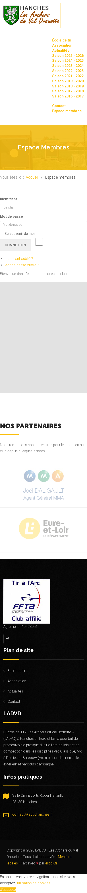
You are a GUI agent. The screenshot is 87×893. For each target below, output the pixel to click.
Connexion (15, 245)
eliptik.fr (51, 863)
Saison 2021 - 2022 (68, 76)
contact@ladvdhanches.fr (32, 814)
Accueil (32, 177)
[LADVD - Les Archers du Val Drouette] (31, 16)
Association (62, 45)
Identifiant (8, 199)
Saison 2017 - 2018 (68, 91)
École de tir (61, 40)
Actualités (60, 50)
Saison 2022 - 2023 (68, 71)
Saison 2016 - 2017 (68, 96)
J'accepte (8, 889)
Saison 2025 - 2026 (68, 56)
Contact (59, 106)
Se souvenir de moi (19, 234)
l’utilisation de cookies (33, 883)
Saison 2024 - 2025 (68, 60)
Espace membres (67, 111)
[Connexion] (7, 638)
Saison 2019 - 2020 (68, 81)
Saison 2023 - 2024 (68, 66)
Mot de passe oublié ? (21, 265)
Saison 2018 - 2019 (68, 86)
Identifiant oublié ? (18, 258)
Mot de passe (11, 216)
